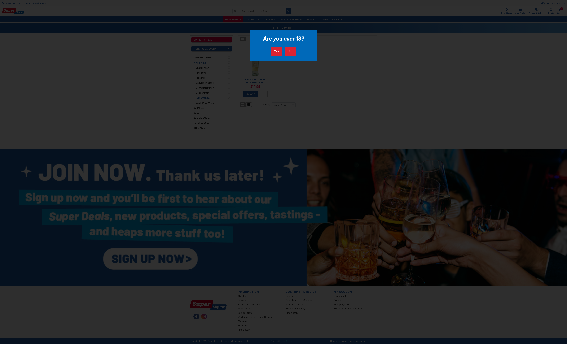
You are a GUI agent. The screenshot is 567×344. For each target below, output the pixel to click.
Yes (276, 51)
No (290, 51)
